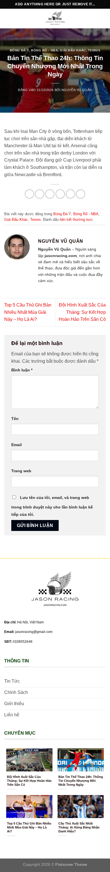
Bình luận (21, 370)
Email (16, 444)
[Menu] (7, 18)
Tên (15, 418)
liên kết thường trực (76, 219)
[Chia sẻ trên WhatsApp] (29, 194)
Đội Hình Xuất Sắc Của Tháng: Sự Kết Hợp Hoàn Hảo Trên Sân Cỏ (82, 312)
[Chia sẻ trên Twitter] (49, 194)
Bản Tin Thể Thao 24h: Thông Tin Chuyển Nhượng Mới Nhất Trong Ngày (80, 780)
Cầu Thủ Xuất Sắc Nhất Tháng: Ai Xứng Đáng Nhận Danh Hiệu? (79, 827)
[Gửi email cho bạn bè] (60, 194)
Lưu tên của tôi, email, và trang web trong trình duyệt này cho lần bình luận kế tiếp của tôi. (52, 506)
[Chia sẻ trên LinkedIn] (80, 194)
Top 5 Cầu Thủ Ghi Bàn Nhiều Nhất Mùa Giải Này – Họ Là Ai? (27, 312)
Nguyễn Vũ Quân (76, 90)
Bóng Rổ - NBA (44, 50)
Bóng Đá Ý (19, 50)
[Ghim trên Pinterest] (70, 194)
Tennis (94, 50)
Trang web (21, 471)
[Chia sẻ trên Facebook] (39, 194)
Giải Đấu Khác (73, 50)
